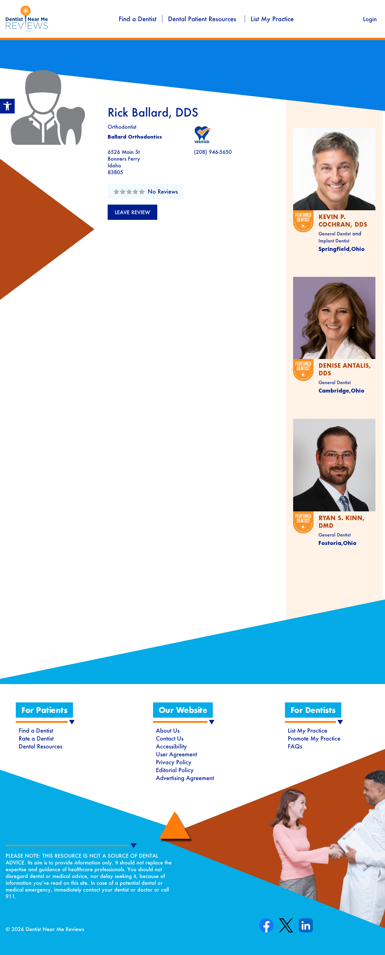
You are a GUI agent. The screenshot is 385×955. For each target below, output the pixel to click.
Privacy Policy (173, 762)
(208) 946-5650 (213, 151)
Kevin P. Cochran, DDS (342, 220)
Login (370, 19)
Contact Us (169, 738)
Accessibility (171, 746)
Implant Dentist (333, 241)
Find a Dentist (137, 19)
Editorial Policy (175, 770)
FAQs (295, 746)
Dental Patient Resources (202, 19)
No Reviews (163, 191)
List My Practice (272, 19)
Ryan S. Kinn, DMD (341, 521)
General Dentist (334, 233)
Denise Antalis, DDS (344, 369)
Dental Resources (40, 746)
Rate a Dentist (36, 738)
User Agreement (176, 754)
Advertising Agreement (185, 777)
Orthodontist (122, 126)
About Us (168, 730)
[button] (7, 106)
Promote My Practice (314, 738)
